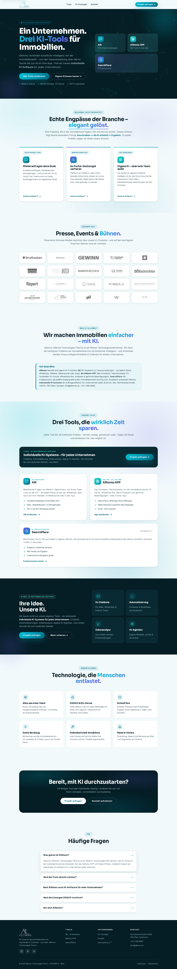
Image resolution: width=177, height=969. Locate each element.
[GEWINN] (88, 257)
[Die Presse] (60, 257)
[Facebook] (27, 951)
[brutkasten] (32, 257)
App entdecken (101, 514)
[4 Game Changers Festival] (32, 297)
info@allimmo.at (136, 945)
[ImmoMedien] (88, 271)
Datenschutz (153, 964)
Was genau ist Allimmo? (56, 855)
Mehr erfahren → (59, 635)
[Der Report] (32, 284)
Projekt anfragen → (146, 4)
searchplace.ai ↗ (105, 942)
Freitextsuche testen (33, 561)
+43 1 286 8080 (136, 941)
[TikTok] (34, 951)
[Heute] (145, 257)
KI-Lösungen (81, 4)
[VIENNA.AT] (32, 271)
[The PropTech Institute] (145, 284)
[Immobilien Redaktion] (117, 271)
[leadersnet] (60, 284)
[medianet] (88, 284)
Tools (69, 4)
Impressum (142, 964)
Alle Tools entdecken (34, 76)
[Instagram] (21, 951)
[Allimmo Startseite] (24, 4)
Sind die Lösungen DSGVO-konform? (63, 897)
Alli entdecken (30, 514)
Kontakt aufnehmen (102, 801)
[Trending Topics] (117, 257)
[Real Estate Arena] (60, 297)
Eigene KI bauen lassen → (68, 76)
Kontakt (94, 4)
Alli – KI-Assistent (72, 934)
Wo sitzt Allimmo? (53, 908)
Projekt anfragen (32, 635)
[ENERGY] (88, 297)
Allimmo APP (70, 938)
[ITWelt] (117, 284)
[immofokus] (60, 271)
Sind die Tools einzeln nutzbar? (60, 877)
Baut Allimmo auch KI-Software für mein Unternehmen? (73, 887)
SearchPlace (70, 942)
